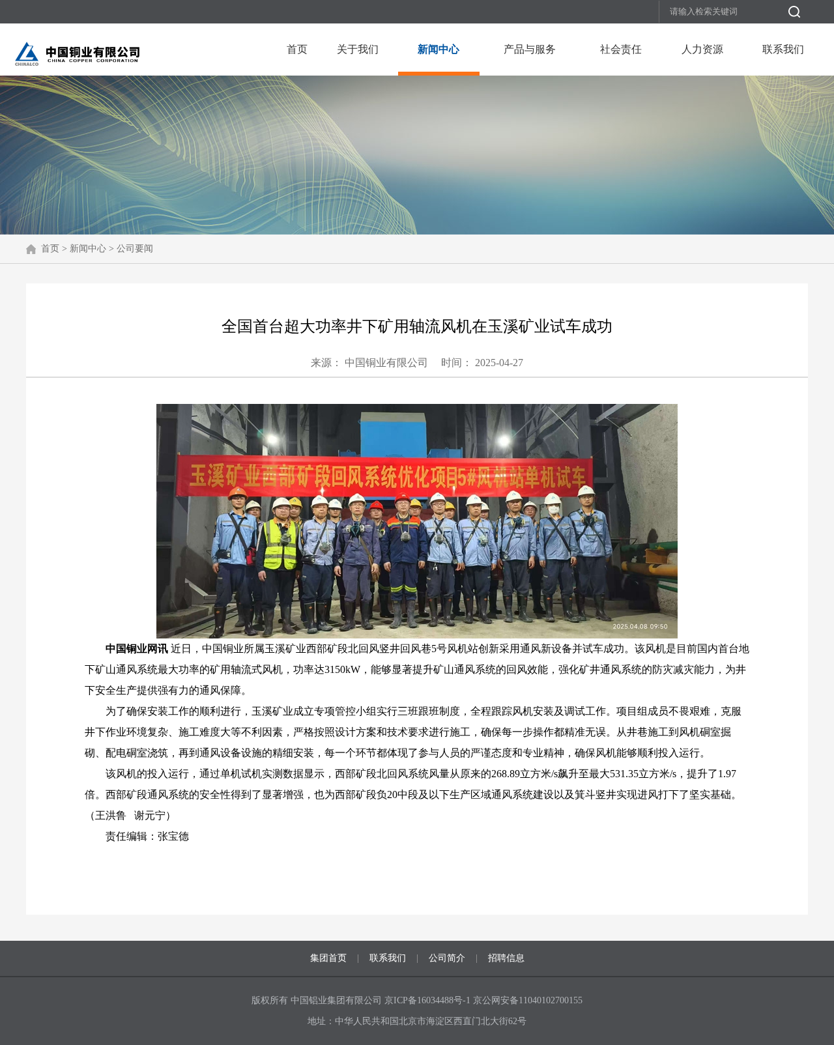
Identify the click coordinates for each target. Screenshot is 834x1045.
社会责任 (621, 49)
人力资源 (702, 49)
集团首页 (328, 958)
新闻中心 (438, 49)
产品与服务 (530, 49)
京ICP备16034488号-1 (428, 1000)
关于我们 (358, 49)
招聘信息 (506, 958)
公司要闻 (135, 248)
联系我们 (783, 49)
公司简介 (447, 958)
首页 (297, 49)
